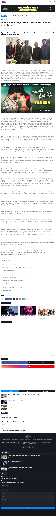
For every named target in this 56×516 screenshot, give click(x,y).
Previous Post (5, 355)
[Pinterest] (17, 299)
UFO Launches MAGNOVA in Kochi (9, 315)
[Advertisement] (28, 378)
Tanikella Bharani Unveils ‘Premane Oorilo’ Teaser (14, 430)
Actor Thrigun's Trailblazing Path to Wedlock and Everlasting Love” (24, 394)
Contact (32, 514)
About (27, 514)
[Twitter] (14, 299)
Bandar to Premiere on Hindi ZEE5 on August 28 (27, 316)
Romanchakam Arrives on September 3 (44, 316)
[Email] (23, 299)
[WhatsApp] (20, 299)
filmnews (7, 19)
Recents (28, 391)
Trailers (11, 295)
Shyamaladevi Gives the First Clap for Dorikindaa (20, 15)
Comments (45, 391)
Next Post (52, 355)
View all (53, 303)
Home (2, 19)
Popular (10, 391)
